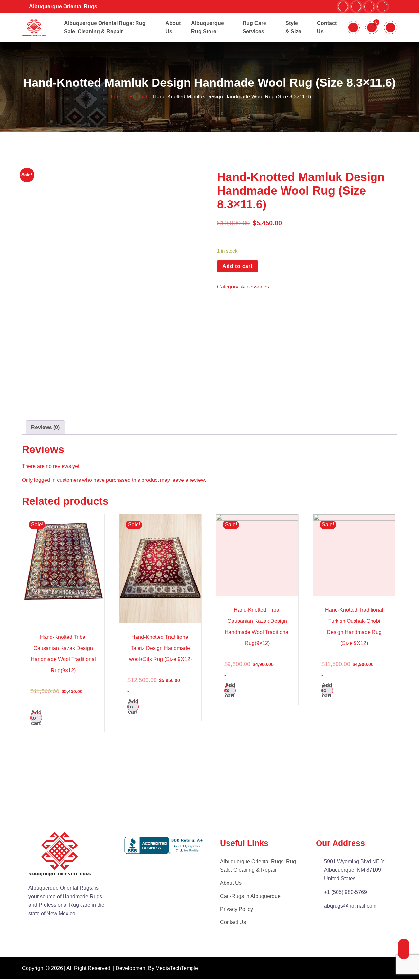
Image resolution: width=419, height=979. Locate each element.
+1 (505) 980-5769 (345, 892)
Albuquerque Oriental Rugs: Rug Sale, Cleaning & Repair (258, 866)
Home (115, 96)
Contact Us (233, 922)
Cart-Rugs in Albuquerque (250, 896)
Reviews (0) (45, 427)
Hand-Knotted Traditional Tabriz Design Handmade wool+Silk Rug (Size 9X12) (160, 648)
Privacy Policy (236, 909)
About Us (231, 883)
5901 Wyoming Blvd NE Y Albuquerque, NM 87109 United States (354, 870)
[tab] (45, 427)
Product (137, 96)
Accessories (255, 286)
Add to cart (237, 266)
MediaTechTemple (176, 968)
